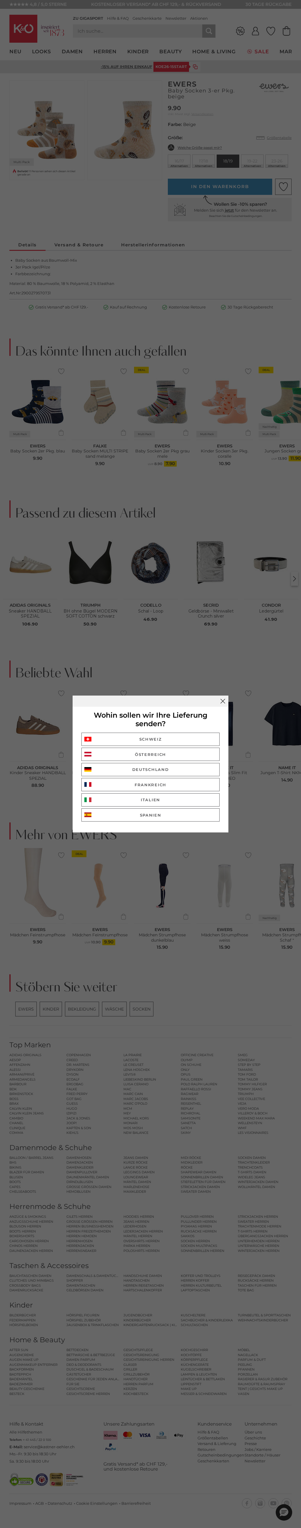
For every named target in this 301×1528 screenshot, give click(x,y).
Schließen (222, 701)
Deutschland (150, 769)
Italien (150, 799)
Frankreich (150, 784)
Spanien (150, 815)
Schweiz (150, 739)
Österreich (150, 754)
